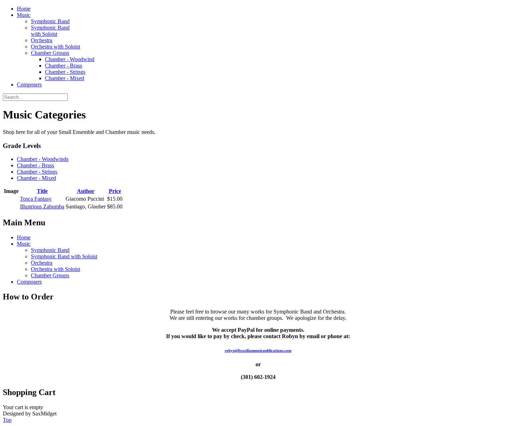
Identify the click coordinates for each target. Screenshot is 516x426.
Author (85, 191)
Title (42, 191)
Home (24, 9)
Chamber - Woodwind (69, 59)
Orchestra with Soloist (55, 47)
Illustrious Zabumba (42, 206)
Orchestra (41, 40)
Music (24, 15)
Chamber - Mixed (64, 78)
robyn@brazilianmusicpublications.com (258, 350)
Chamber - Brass (63, 66)
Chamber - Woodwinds (42, 159)
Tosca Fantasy (36, 199)
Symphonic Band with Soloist (50, 31)
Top (7, 420)
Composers (29, 85)
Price (115, 191)
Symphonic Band (50, 21)
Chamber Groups (50, 53)
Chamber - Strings (65, 72)
